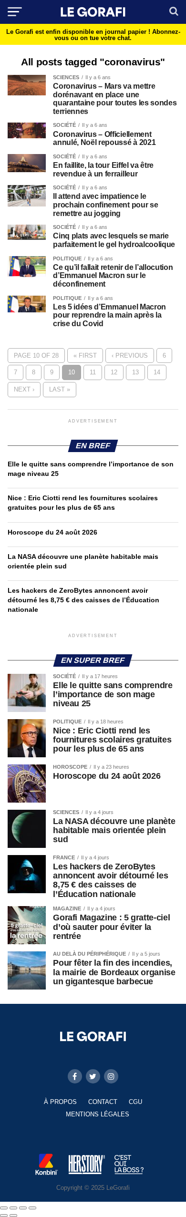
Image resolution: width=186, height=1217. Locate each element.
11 (93, 372)
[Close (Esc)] (4, 1208)
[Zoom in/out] (32, 1208)
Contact (102, 1101)
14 (157, 372)
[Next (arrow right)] (13, 1215)
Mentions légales (97, 1114)
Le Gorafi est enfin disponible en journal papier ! (93, 35)
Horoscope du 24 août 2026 (52, 532)
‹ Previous (130, 355)
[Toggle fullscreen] (23, 1208)
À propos (60, 1101)
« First (85, 355)
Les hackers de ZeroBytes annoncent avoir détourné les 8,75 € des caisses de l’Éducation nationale (83, 600)
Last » (59, 389)
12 (114, 372)
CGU (135, 1101)
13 (135, 372)
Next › (24, 389)
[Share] (13, 1208)
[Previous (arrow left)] (4, 1215)
